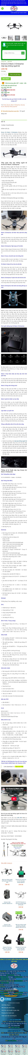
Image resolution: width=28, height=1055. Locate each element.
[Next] (24, 26)
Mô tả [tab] (3, 121)
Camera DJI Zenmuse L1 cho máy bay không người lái (21, 948)
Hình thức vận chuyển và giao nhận (10, 1010)
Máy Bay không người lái (11, 106)
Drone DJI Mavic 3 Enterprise (9, 132)
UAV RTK (10, 61)
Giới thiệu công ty (6, 1005)
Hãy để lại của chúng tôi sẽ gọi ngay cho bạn (15, 45)
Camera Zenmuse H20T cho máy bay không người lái (7, 948)
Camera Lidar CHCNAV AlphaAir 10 (7, 902)
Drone (4, 104)
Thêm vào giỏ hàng (15, 74)
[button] (2, 8)
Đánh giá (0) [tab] (5, 128)
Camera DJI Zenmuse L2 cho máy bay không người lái (21, 881)
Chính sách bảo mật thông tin (9, 1015)
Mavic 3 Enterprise (15, 104)
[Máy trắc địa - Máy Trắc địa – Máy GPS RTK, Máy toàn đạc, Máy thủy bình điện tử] (14, 8)
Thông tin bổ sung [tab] (7, 125)
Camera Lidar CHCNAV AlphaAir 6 (7, 925)
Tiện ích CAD (19, 766)
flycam (8, 104)
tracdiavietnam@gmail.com (11, 985)
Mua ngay (6, 78)
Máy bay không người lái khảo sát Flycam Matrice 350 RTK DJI (21, 926)
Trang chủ (3, 61)
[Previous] (3, 26)
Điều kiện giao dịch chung (8, 1007)
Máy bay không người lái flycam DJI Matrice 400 (7, 881)
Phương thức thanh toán (8, 1013)
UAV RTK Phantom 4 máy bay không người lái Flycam (21, 903)
